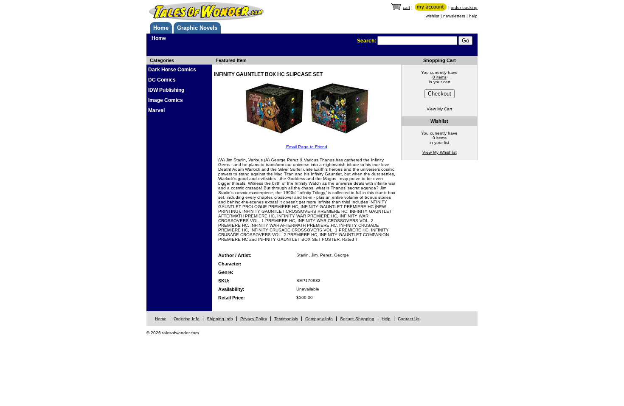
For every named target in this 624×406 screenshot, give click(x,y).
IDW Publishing (166, 90)
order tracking (464, 7)
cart (406, 7)
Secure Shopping (357, 318)
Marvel (156, 110)
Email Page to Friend (306, 146)
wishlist (432, 16)
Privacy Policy (253, 318)
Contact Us (408, 318)
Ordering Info (187, 318)
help (473, 16)
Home (161, 28)
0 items (440, 77)
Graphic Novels (197, 28)
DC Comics (162, 80)
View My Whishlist (439, 152)
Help (386, 318)
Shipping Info (220, 318)
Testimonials (286, 318)
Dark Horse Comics (172, 70)
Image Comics (165, 100)
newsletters (454, 16)
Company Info (319, 318)
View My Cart (439, 109)
